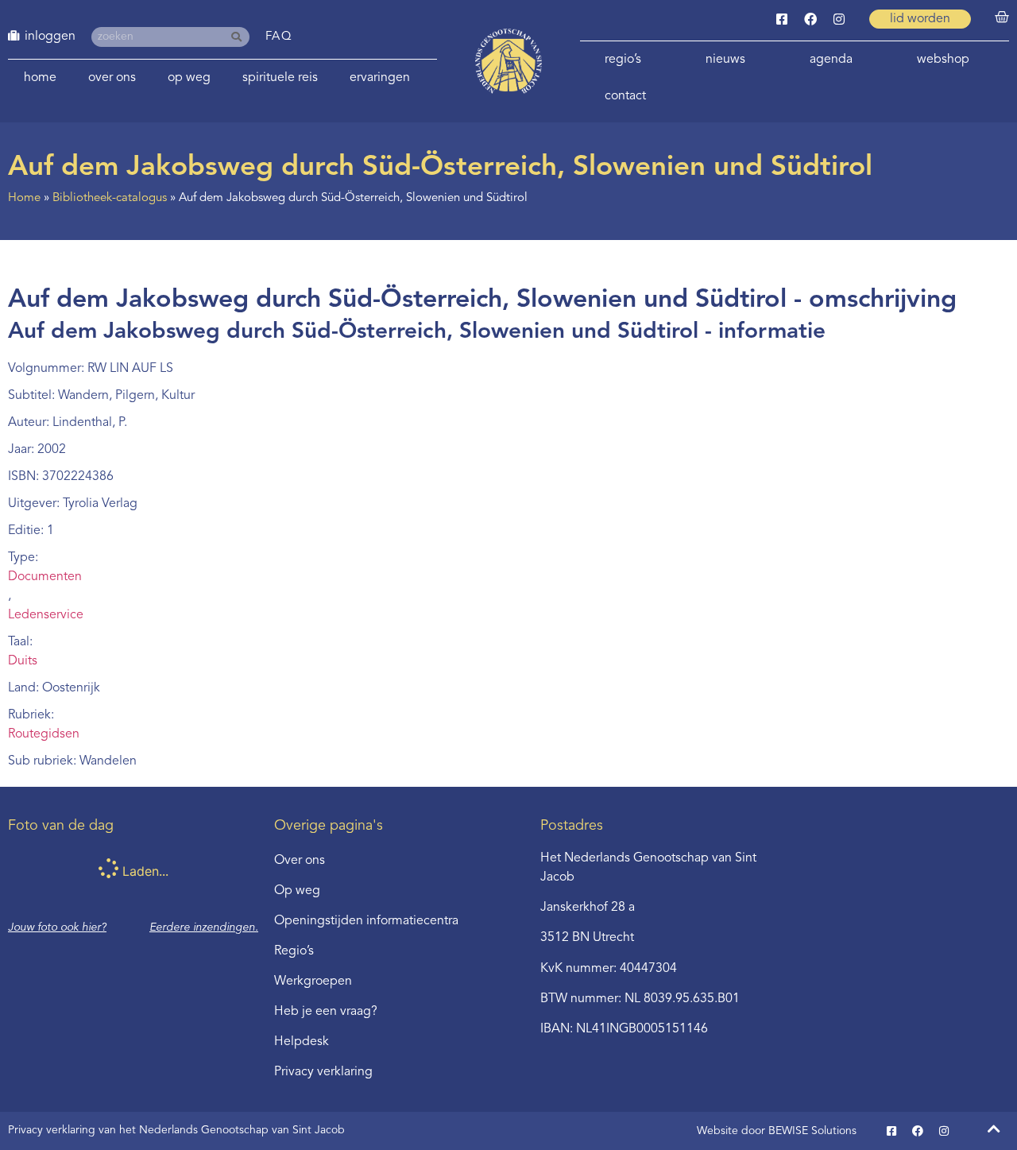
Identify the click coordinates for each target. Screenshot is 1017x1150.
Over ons (112, 78)
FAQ (279, 37)
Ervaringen (380, 78)
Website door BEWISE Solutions (777, 1130)
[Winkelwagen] (1002, 17)
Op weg (189, 78)
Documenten (45, 577)
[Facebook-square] (781, 19)
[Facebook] (810, 19)
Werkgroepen (313, 981)
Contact (625, 96)
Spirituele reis (280, 78)
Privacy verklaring (323, 1072)
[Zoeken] (239, 37)
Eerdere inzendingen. (203, 927)
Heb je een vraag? (325, 1011)
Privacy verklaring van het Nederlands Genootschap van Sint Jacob (176, 1130)
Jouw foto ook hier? (57, 927)
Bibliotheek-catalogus (109, 198)
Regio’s (623, 59)
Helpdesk (301, 1042)
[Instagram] (839, 19)
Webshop (943, 59)
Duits (22, 661)
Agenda (831, 59)
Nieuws (725, 59)
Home (40, 78)
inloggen (50, 36)
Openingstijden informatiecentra (366, 921)
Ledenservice (45, 615)
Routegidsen (43, 734)
